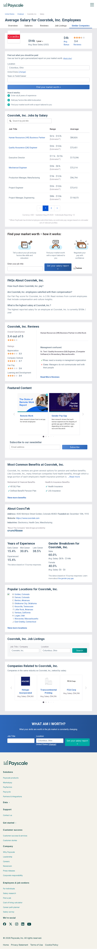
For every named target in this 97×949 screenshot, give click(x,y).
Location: (11, 64)
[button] (13, 25)
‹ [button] (14, 413)
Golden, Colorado (22, 594)
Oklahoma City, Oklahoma (26, 603)
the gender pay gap (66, 578)
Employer (21, 14)
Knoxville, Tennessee (24, 606)
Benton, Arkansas (22, 600)
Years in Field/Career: (16, 76)
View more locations (17, 628)
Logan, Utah (20, 615)
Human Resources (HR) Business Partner (27, 137)
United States (9, 14)
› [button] (83, 413)
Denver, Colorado (22, 597)
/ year (38, 41)
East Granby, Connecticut (25, 622)
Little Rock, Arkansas (24, 609)
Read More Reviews (49, 377)
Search (79, 650)
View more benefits (16, 497)
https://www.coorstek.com (27, 518)
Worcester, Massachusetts (26, 618)
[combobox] (48, 67)
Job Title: (11, 736)
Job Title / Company (19, 647)
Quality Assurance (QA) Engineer (23, 147)
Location (45, 647)
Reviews (77, 44)
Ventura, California (22, 612)
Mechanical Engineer (18, 167)
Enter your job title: (15, 264)
